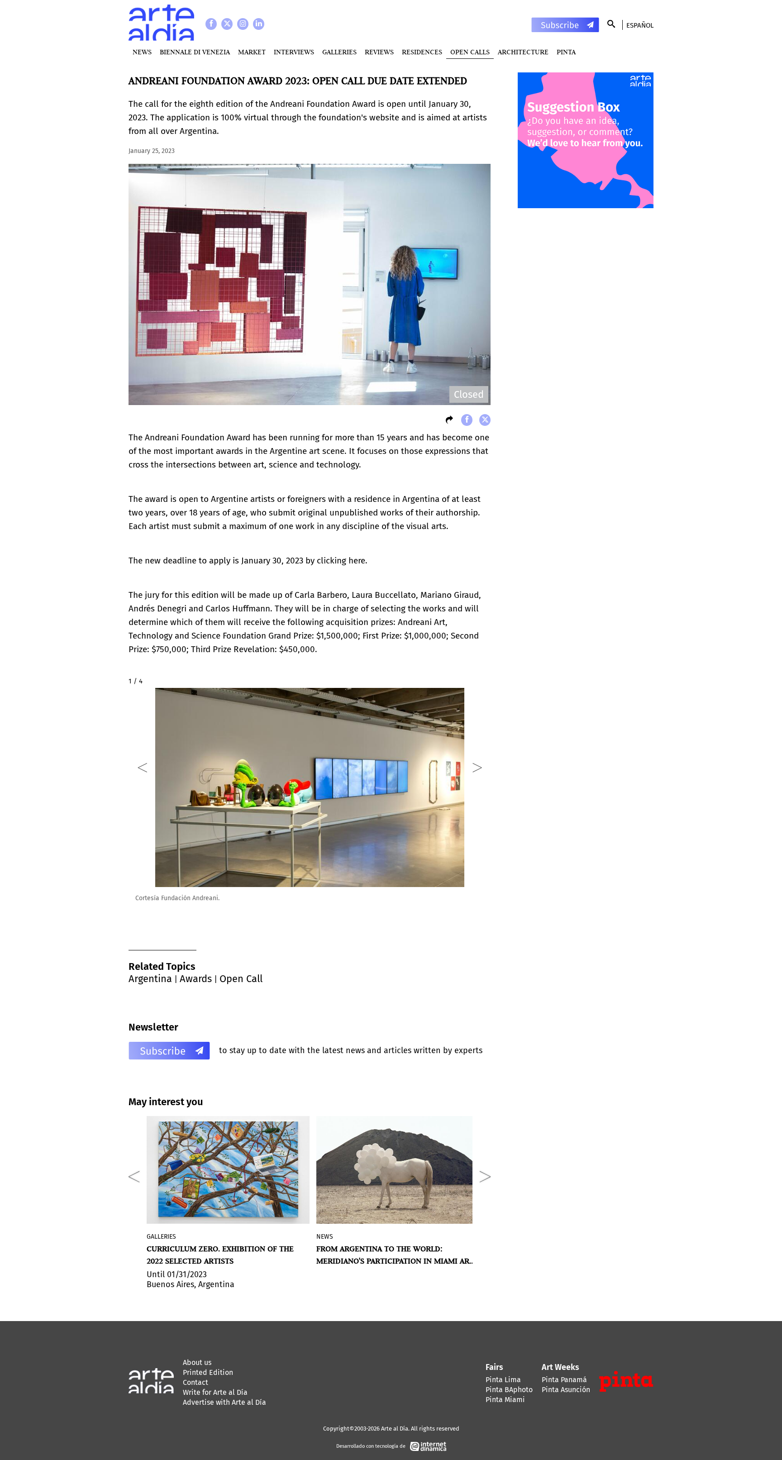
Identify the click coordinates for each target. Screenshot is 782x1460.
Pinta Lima (503, 1379)
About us (197, 1362)
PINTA (566, 52)
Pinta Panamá (564, 1379)
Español (639, 25)
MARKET (252, 52)
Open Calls (470, 52)
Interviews (294, 52)
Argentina (150, 979)
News (142, 52)
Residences (422, 52)
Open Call (240, 979)
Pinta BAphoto (509, 1389)
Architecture (523, 52)
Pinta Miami (505, 1399)
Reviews (379, 52)
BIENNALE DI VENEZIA (195, 52)
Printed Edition (208, 1372)
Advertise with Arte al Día (224, 1402)
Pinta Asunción (566, 1389)
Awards (196, 979)
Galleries (339, 52)
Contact (195, 1382)
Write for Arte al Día (215, 1392)
